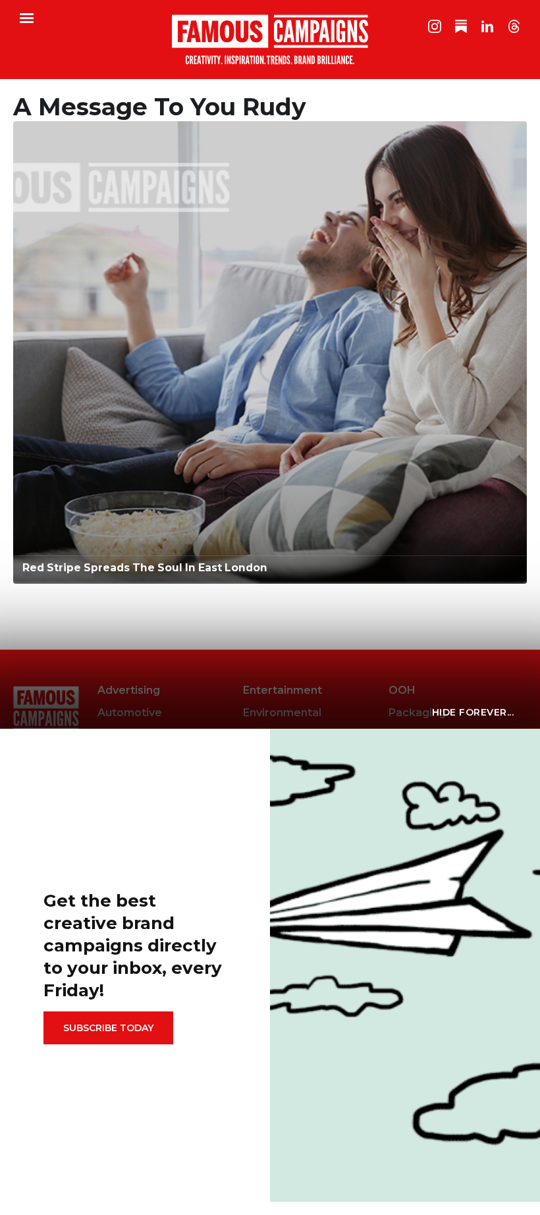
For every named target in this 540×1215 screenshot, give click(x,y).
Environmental (282, 712)
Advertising (128, 690)
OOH (402, 690)
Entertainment (282, 690)
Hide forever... (473, 712)
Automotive (129, 712)
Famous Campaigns (270, 39)
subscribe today (108, 1028)
